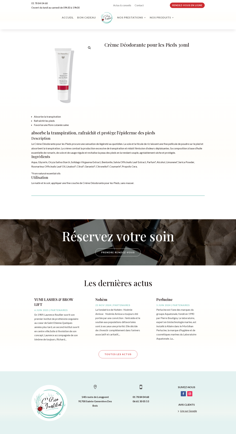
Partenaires (59, 310)
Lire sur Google (188, 410)
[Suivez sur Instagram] (189, 393)
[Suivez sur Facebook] (183, 393)
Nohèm (101, 299)
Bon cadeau (86, 17)
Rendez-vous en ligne (187, 5)
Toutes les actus (118, 354)
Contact (139, 5)
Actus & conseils (122, 5)
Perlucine (164, 299)
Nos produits (160, 17)
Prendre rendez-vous (118, 252)
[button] (89, 48)
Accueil (68, 17)
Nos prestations (130, 17)
